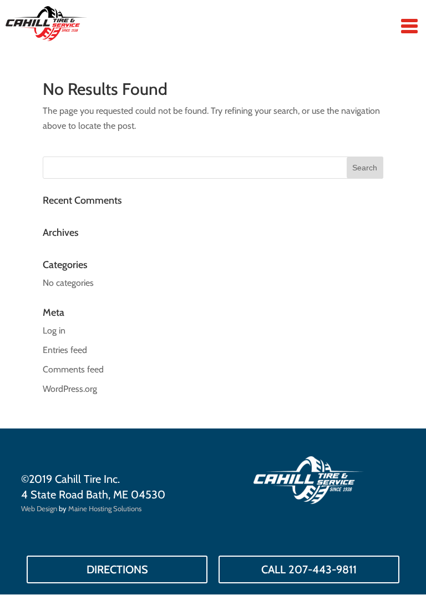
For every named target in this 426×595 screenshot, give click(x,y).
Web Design (39, 508)
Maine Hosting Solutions (104, 508)
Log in (54, 330)
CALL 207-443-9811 (309, 569)
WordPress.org (70, 389)
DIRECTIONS (117, 569)
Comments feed (73, 369)
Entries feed (65, 350)
